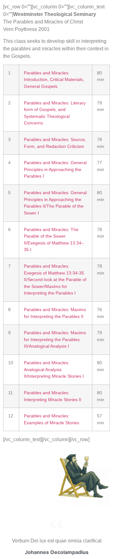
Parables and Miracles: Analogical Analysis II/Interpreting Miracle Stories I (54, 369)
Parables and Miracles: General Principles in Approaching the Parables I (55, 169)
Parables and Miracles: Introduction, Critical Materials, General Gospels (54, 79)
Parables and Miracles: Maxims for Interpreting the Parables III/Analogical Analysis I (55, 339)
